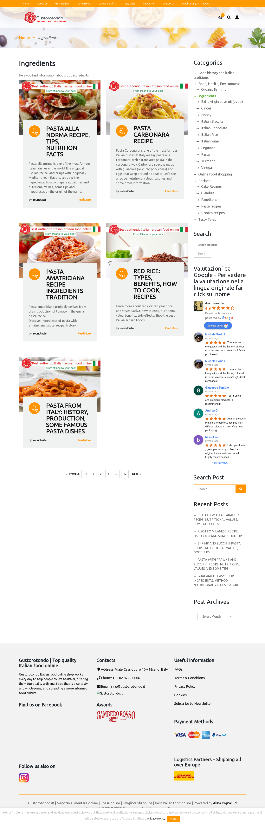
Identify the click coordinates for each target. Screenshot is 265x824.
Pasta (205, 154)
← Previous (73, 473)
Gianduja (207, 193)
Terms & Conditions (189, 678)
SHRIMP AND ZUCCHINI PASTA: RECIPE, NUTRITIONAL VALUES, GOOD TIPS (217, 548)
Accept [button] (174, 818)
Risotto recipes (213, 213)
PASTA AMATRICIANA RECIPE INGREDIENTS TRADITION (65, 284)
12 (124, 473)
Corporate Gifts (107, 3)
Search (202, 253)
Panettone (209, 199)
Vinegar (207, 167)
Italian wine (210, 141)
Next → (136, 473)
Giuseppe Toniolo (217, 387)
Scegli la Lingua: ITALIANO (196, 3)
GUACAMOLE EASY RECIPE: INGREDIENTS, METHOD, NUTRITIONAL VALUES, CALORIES (217, 580)
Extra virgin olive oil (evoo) (222, 101)
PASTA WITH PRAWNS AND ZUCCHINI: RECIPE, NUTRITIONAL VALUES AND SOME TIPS (217, 564)
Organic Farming (213, 89)
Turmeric (208, 161)
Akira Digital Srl (225, 803)
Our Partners (84, 3)
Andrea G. (211, 410)
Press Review (62, 3)
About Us (42, 3)
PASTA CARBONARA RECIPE (151, 134)
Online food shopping (215, 174)
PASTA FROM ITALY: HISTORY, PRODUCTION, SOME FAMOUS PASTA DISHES (67, 418)
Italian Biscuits (212, 121)
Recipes (204, 181)
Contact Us (168, 3)
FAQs (178, 669)
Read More (84, 199)
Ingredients (207, 96)
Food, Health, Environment (219, 84)
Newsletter (149, 3)
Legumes (208, 148)
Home (26, 3)
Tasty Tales (207, 219)
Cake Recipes (211, 186)
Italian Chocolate (214, 128)
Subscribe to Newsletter (193, 703)
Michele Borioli (215, 334)
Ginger (206, 108)
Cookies (180, 695)
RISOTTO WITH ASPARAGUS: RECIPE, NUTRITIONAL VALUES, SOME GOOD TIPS (216, 519)
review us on (215, 325)
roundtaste (40, 199)
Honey (206, 115)
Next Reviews (219, 463)
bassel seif (212, 437)
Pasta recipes (211, 206)
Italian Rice (209, 134)
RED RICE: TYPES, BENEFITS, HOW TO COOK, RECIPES (155, 284)
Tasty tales (129, 3)
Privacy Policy (184, 686)
